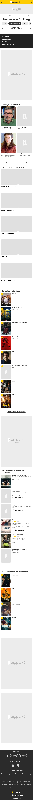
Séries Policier (12, 15)
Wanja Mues (25, 127)
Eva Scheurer (24, 153)
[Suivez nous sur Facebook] (8, 755)
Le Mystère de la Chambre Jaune (20, 307)
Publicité (25, 781)
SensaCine (14, 774)
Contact (3, 781)
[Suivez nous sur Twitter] (12, 755)
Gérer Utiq (16, 786)
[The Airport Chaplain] (6, 541)
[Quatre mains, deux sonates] (6, 481)
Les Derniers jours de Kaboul (19, 549)
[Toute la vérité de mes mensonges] (6, 496)
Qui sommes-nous (10, 781)
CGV (4, 782)
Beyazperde (25, 774)
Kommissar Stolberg (20, 15)
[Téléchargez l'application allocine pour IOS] (14, 765)
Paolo (13, 351)
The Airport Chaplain (17, 534)
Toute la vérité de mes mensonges (20, 490)
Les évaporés (15, 519)
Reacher (14, 574)
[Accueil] (15, 2)
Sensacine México (22, 776)
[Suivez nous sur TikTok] (21, 755)
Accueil (3, 15)
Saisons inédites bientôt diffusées (16, 634)
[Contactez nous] (25, 755)
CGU (29, 781)
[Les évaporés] (6, 526)
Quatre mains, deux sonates (19, 475)
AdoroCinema (6, 776)
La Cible (14, 293)
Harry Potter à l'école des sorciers (20, 322)
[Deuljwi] (6, 511)
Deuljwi (14, 505)
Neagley (14, 394)
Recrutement (18, 781)
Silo (13, 588)
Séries (7, 15)
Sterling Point (15, 603)
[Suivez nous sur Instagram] (16, 755)
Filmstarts (3, 774)
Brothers (14, 380)
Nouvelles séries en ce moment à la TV (16, 566)
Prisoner (14, 617)
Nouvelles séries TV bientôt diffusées (16, 411)
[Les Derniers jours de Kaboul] (6, 555)
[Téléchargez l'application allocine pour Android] (19, 765)
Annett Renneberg (8, 153)
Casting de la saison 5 (11, 105)
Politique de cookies (10, 782)
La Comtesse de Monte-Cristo (19, 365)
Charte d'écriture (21, 784)
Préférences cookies (20, 782)
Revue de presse (12, 784)
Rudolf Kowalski (8, 127)
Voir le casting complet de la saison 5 (16, 162)
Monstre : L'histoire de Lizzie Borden (21, 336)
